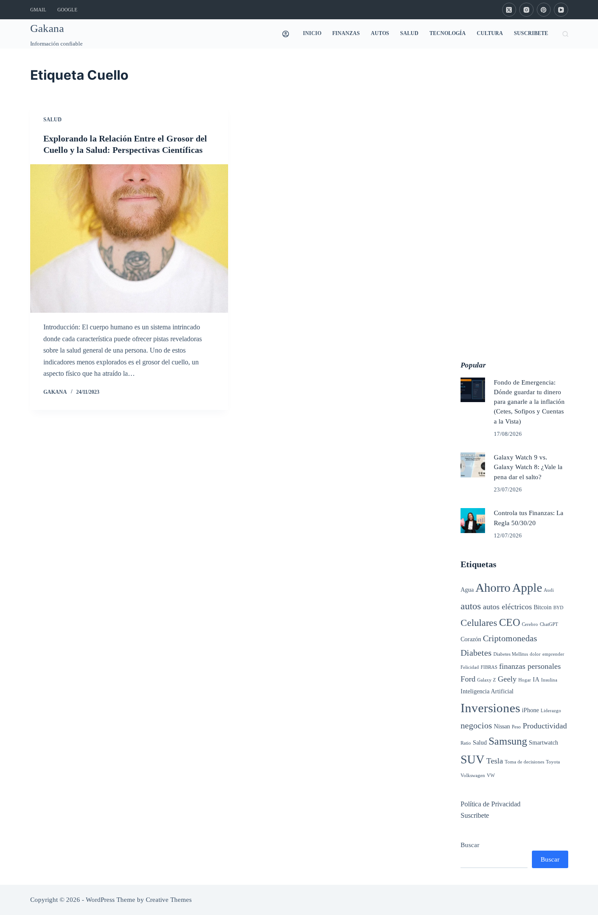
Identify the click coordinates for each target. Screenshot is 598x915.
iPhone (530, 710)
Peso (516, 726)
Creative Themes (169, 899)
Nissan (502, 726)
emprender (553, 654)
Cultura (490, 33)
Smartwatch (543, 742)
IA (536, 679)
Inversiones (490, 708)
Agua (467, 589)
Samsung (508, 741)
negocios (476, 725)
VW (491, 775)
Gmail (38, 9)
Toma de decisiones (524, 762)
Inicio (312, 33)
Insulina (549, 680)
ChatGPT (549, 624)
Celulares (479, 622)
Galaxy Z (486, 680)
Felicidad (470, 667)
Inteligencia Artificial (487, 691)
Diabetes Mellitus (510, 654)
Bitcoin (543, 607)
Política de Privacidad (491, 804)
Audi (549, 590)
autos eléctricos (507, 606)
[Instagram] (526, 10)
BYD (558, 607)
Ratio (466, 743)
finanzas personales (530, 666)
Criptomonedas (510, 638)
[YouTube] (561, 10)
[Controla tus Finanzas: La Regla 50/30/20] (473, 520)
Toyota (553, 762)
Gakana (47, 28)
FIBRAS (489, 667)
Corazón (471, 639)
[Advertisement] (514, 196)
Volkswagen (473, 775)
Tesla (494, 760)
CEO (509, 622)
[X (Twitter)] (509, 10)
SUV (473, 759)
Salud (409, 33)
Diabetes (476, 652)
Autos (380, 33)
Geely (507, 679)
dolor (535, 654)
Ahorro (492, 587)
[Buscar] (565, 34)
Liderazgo (551, 710)
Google (67, 9)
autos (471, 606)
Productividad (545, 725)
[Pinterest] (544, 10)
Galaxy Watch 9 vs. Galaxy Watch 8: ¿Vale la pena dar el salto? (528, 467)
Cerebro (530, 624)
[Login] (285, 34)
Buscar (470, 844)
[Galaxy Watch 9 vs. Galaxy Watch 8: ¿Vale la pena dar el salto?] (473, 464)
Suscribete (531, 33)
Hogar (524, 680)
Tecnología (447, 33)
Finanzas (346, 33)
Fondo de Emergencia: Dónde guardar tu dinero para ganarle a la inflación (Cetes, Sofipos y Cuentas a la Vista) (529, 402)
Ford (468, 679)
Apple (527, 587)
